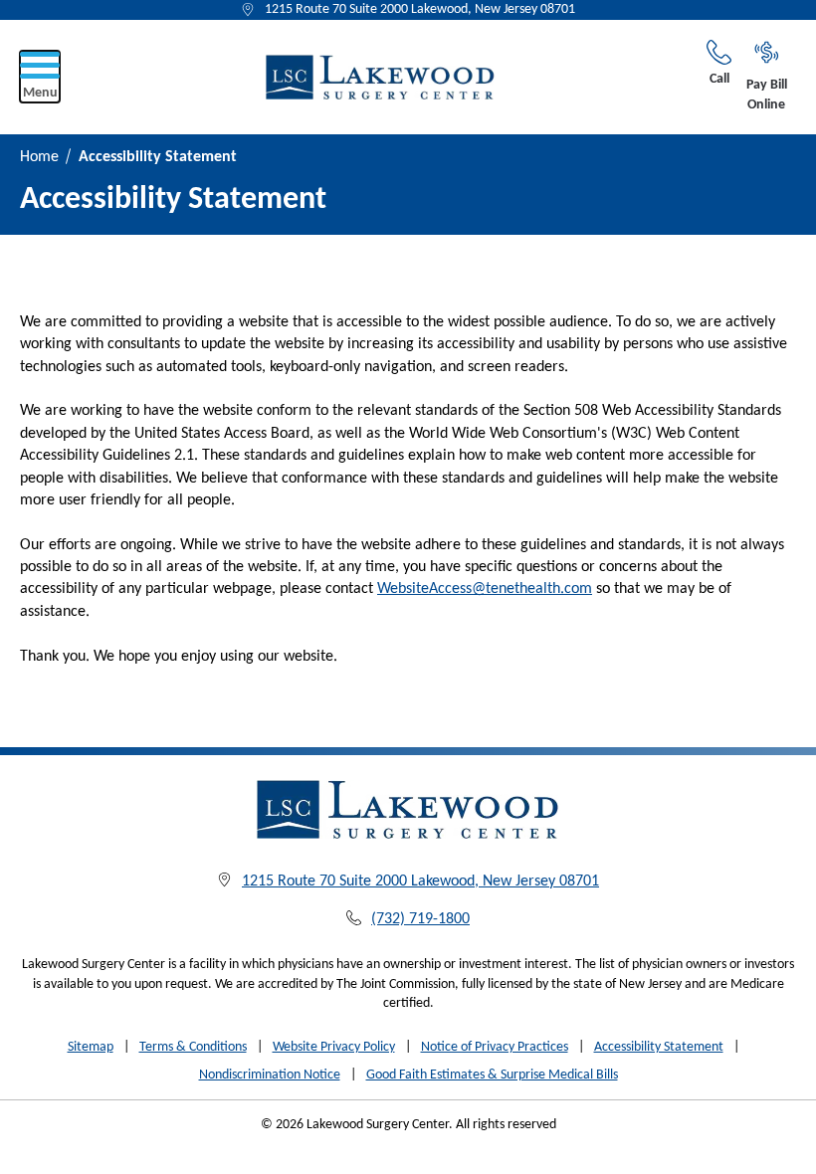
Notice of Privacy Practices (494, 1047)
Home (39, 157)
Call (719, 79)
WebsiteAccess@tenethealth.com (484, 589)
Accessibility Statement (658, 1047)
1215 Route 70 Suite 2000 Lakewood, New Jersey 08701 (420, 9)
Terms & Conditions (193, 1047)
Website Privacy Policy (334, 1047)
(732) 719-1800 (420, 919)
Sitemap (90, 1047)
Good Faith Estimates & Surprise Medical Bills (492, 1075)
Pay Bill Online (766, 95)
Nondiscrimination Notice (269, 1075)
